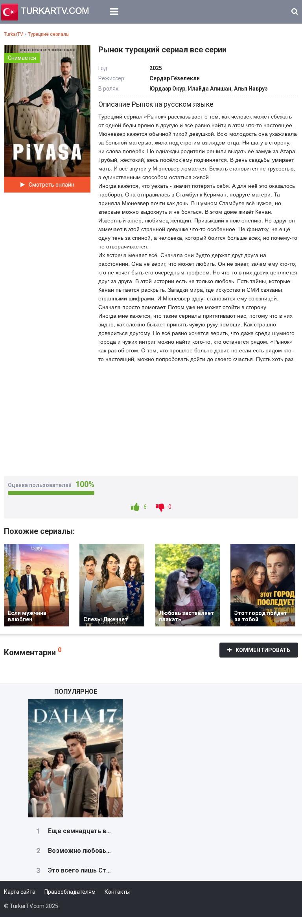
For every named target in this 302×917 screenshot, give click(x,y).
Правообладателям (70, 892)
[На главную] (45, 12)
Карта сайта (19, 892)
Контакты (117, 892)
